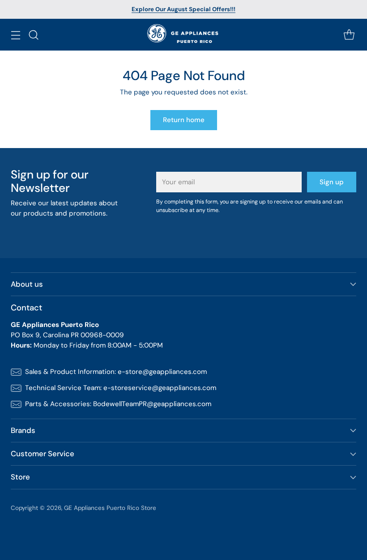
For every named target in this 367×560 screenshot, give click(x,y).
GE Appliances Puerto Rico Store (110, 508)
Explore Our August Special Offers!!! (183, 9)
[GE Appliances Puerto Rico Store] (184, 35)
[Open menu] (15, 34)
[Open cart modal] (349, 34)
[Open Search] (33, 34)
